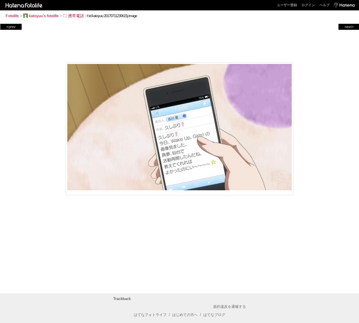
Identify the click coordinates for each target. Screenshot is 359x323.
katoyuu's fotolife (44, 15)
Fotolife (12, 15)
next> (349, 27)
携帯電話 (76, 15)
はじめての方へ (185, 315)
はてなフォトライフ (150, 315)
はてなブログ (214, 315)
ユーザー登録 (287, 5)
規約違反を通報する (229, 306)
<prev (11, 27)
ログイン (308, 5)
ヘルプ (324, 5)
